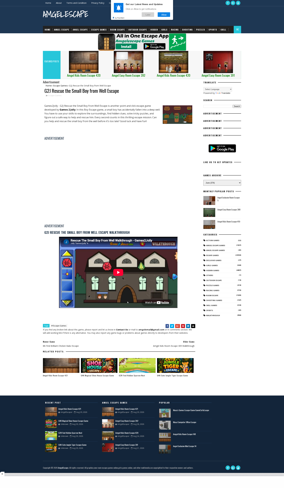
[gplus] (233, 3)
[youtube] (238, 3)
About (59, 2)
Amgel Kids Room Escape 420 (126, 432)
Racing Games (212, 290)
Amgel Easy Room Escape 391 (126, 444)
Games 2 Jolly (67, 109)
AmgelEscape (65, 14)
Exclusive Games (213, 260)
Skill (223, 29)
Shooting (187, 29)
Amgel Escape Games (215, 245)
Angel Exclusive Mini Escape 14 (184, 446)
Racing (175, 29)
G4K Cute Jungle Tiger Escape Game (172, 375)
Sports (213, 29)
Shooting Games (214, 300)
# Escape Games (58, 325)
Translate (225, 93)
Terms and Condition (76, 2)
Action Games (212, 240)
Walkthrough (213, 315)
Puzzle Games (212, 285)
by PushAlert (119, 18)
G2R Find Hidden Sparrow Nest (132, 375)
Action (48, 36)
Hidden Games (212, 270)
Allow (164, 14)
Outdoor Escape (137, 29)
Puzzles (200, 29)
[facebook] (228, 3)
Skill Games (211, 305)
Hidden (154, 29)
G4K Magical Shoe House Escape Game (97, 375)
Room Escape (117, 29)
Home (48, 2)
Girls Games (212, 265)
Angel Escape (80, 29)
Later (148, 14)
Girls (164, 29)
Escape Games (99, 29)
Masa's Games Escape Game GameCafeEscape (191, 410)
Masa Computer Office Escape (184, 422)
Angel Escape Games (215, 250)
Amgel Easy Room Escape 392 (126, 420)
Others (209, 275)
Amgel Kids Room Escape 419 (228, 221)
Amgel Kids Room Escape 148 (184, 434)
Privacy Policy (97, 2)
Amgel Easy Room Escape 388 (228, 209)
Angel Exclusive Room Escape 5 (228, 199)
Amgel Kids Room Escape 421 (55, 375)
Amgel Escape (61, 29)
